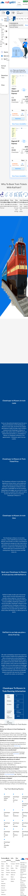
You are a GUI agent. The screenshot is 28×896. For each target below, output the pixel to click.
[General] (1, 56)
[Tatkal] (1, 59)
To (12, 11)
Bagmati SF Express (15, 141)
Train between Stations (3, 883)
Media (12, 881)
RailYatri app (17, 746)
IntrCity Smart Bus (18, 866)
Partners (13, 870)
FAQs (12, 868)
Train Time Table (2, 872)
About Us (13, 861)
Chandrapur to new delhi (7, 798)
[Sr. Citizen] (4, 59)
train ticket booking (9, 774)
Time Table (24, 89)
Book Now (18, 118)
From (3, 11)
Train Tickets (19, 3)
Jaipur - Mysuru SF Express (15, 89)
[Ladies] (4, 56)
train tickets (16, 753)
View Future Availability (19, 124)
